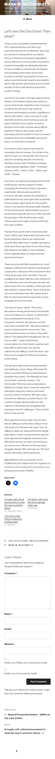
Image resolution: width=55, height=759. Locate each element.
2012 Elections (18, 541)
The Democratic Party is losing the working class (13, 519)
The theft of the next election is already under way (38, 502)
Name (8, 614)
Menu (29, 19)
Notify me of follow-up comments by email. (25, 662)
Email (8, 629)
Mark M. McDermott (27, 4)
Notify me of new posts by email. (20, 673)
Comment (10, 573)
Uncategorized (39, 541)
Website (9, 644)
